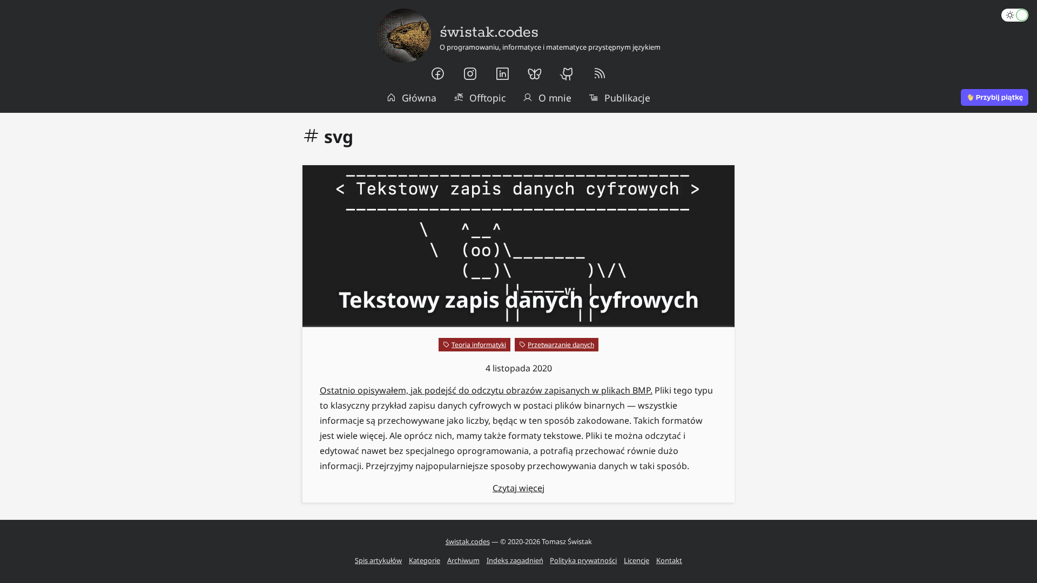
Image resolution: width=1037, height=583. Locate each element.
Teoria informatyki (479, 344)
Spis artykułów (378, 560)
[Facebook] (437, 74)
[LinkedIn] (502, 74)
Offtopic (487, 97)
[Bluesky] (534, 74)
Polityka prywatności (583, 560)
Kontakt (669, 560)
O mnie (554, 97)
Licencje (636, 560)
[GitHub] (567, 74)
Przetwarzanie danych (561, 344)
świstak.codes (468, 541)
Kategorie (424, 560)
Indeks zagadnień (515, 560)
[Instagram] (469, 74)
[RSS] (599, 74)
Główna (419, 97)
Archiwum (463, 560)
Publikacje (627, 97)
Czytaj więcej (518, 488)
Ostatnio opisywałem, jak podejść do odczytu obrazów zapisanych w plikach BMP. (486, 390)
